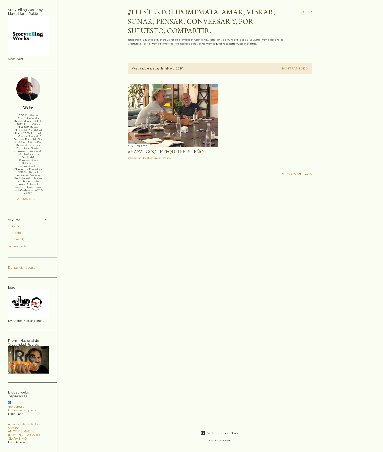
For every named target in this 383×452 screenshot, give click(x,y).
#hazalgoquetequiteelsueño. (166, 152)
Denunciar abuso (22, 268)
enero (17, 239)
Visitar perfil (28, 199)
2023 (13, 226)
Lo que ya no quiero (22, 410)
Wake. (28, 107)
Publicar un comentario (157, 157)
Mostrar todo (295, 68)
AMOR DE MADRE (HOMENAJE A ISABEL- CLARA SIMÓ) (25, 435)
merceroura (16, 406)
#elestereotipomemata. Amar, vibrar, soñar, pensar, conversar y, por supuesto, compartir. (201, 21)
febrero (18, 233)
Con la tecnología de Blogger (223, 432)
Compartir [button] (134, 157)
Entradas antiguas (295, 174)
